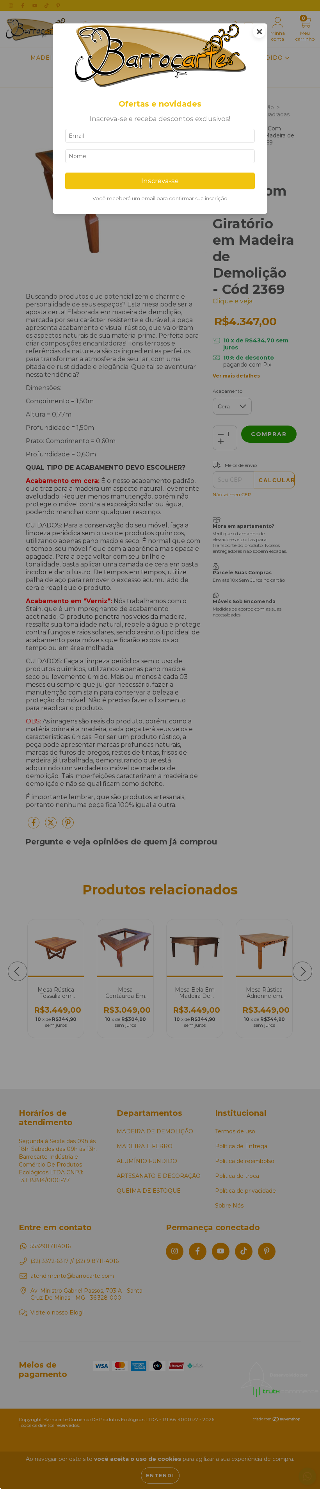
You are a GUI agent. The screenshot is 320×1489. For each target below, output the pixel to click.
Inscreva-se (160, 181)
